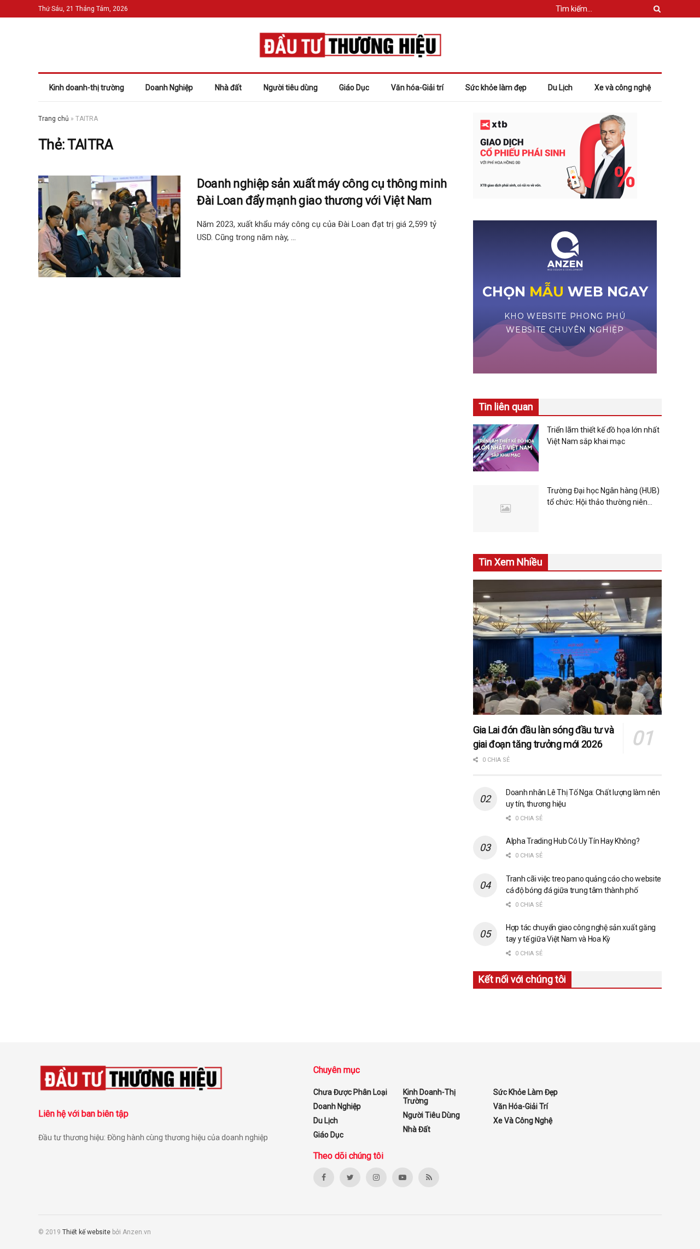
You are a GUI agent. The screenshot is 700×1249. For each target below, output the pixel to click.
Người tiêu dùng (291, 87)
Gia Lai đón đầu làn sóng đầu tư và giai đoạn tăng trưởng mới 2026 (543, 737)
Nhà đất (228, 87)
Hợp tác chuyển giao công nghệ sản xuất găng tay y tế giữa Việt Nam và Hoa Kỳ (581, 933)
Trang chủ (53, 118)
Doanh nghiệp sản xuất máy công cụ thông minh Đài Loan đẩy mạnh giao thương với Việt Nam (322, 192)
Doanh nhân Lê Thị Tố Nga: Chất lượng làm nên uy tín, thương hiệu (583, 798)
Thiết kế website (87, 1232)
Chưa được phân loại (350, 1092)
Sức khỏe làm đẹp (496, 87)
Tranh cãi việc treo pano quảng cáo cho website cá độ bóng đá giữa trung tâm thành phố (583, 884)
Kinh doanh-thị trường (86, 87)
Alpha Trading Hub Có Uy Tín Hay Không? (572, 841)
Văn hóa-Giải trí (417, 87)
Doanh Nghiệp (169, 87)
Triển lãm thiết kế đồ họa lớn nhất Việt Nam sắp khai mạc (603, 435)
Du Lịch (560, 87)
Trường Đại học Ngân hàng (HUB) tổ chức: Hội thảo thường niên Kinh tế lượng (603, 497)
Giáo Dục (354, 87)
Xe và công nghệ (622, 87)
